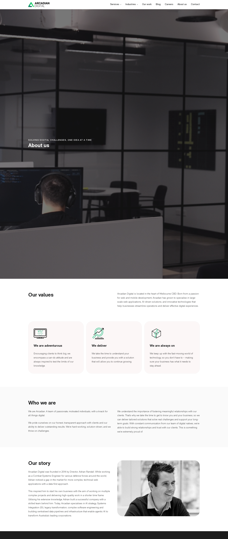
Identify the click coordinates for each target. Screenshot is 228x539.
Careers (169, 4)
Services (114, 4)
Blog (158, 4)
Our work (147, 4)
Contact (195, 4)
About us (182, 4)
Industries (130, 4)
